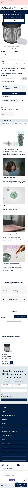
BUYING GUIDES (5, 459)
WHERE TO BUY (5, 455)
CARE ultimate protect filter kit (6, 357)
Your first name (5, 384)
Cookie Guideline (10, 17)
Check (24, 78)
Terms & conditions (7, 473)
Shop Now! (3, 0)
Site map (13, 475)
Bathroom (4, 419)
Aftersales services (7, 435)
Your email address (6, 389)
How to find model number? (7, 81)
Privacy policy (15, 473)
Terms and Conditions (7, 396)
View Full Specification (9, 299)
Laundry (4, 423)
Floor (3, 411)
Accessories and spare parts (9, 431)
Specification (4, 120)
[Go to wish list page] (19, 8)
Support (4, 439)
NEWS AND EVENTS (6, 443)
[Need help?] (24, 480)
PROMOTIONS (5, 447)
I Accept (14, 20)
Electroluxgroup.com (7, 468)
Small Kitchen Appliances (8, 415)
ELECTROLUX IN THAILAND (8, 451)
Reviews (12, 120)
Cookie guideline (6, 475)
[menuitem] (7, 7)
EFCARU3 (4, 354)
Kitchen (4, 407)
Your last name (17, 384)
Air (2, 427)
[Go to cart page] (22, 8)
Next (25, 12)
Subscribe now (14, 399)
